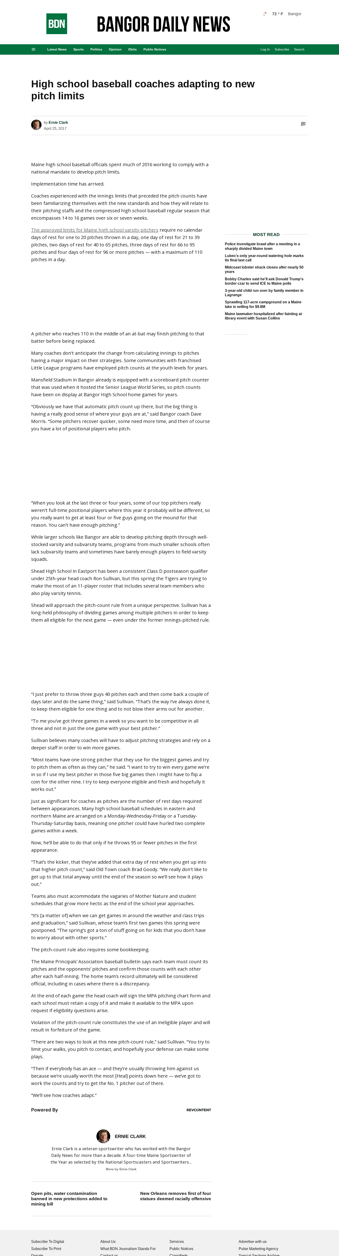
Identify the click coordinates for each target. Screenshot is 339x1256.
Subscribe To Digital (47, 1242)
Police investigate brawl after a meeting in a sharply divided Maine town (262, 246)
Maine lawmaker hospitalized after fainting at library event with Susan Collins (263, 316)
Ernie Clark (58, 122)
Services (177, 1242)
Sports (78, 49)
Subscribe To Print (46, 1249)
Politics (96, 49)
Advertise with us (253, 1242)
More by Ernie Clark (121, 1169)
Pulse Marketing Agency (258, 1249)
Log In (265, 49)
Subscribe (282, 49)
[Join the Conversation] (303, 123)
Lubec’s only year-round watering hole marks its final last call (264, 258)
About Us (108, 1242)
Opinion (115, 49)
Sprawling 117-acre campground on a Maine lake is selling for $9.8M (263, 304)
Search (299, 49)
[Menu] (33, 49)
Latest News (57, 49)
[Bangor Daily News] (52, 33)
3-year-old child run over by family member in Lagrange (264, 293)
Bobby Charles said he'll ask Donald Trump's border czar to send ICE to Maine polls (264, 281)
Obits (132, 49)
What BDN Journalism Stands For (128, 1249)
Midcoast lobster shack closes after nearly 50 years (264, 269)
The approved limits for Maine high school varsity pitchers (94, 230)
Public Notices (154, 49)
